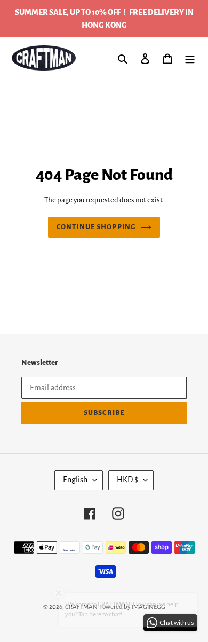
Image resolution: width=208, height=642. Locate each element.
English (75, 479)
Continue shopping (96, 227)
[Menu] (190, 58)
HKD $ (127, 479)
